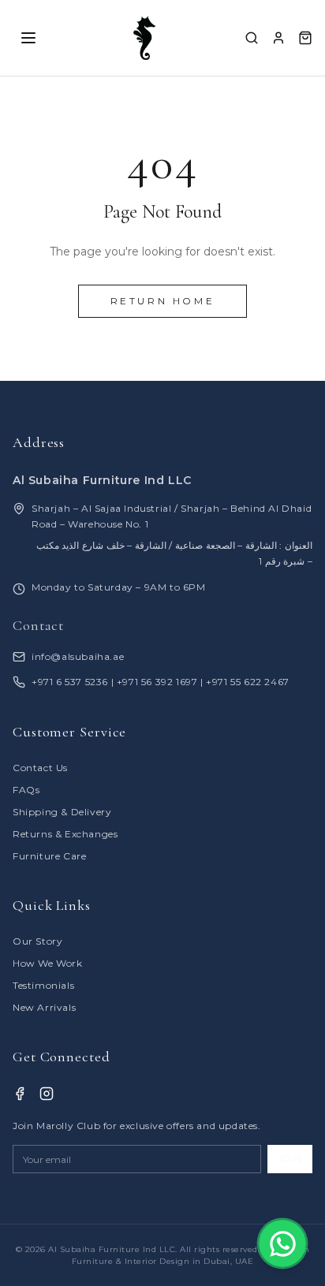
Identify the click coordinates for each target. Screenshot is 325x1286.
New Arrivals (44, 1007)
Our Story (37, 941)
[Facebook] (20, 1094)
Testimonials (43, 985)
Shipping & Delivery (62, 812)
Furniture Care (49, 856)
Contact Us (40, 767)
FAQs (26, 790)
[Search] (252, 38)
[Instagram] (46, 1094)
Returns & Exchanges (65, 834)
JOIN (290, 1159)
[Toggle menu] (28, 38)
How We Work (48, 963)
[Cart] (305, 38)
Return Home (162, 301)
